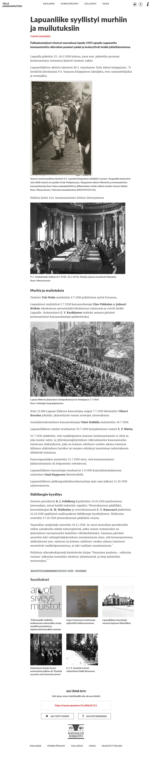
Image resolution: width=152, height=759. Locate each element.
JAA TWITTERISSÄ (59, 716)
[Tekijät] (148, 4)
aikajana (49, 3)
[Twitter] (135, 4)
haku (105, 3)
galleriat (90, 3)
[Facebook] (140, 4)
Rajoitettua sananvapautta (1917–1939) (52, 571)
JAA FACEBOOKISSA (96, 716)
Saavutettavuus (112, 745)
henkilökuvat (70, 3)
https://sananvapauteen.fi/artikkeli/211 (76, 705)
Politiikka (80, 571)
